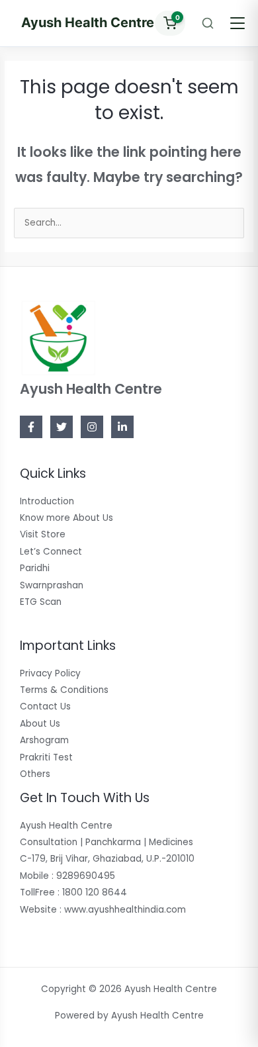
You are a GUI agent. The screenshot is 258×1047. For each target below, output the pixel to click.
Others (35, 774)
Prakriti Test (46, 757)
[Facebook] (31, 427)
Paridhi (35, 568)
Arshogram (44, 740)
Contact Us (45, 706)
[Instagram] (92, 427)
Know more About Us (66, 518)
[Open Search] (208, 23)
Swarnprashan (51, 585)
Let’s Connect (51, 551)
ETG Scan (41, 602)
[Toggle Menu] (237, 23)
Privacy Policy (50, 673)
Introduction (47, 501)
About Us (40, 723)
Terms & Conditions (64, 690)
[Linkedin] (122, 427)
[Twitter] (61, 427)
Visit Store (42, 534)
